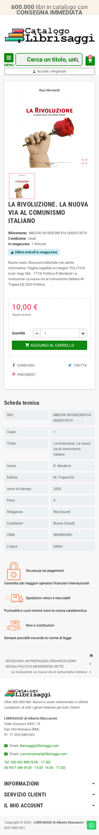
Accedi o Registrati (49, 71)
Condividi (25, 365)
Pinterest (26, 375)
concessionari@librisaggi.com (43, 754)
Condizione (17, 238)
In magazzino (18, 244)
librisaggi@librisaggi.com (39, 746)
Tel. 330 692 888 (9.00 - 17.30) (27, 762)
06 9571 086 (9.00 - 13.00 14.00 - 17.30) (35, 768)
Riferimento (17, 233)
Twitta (80, 365)
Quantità (18, 333)
